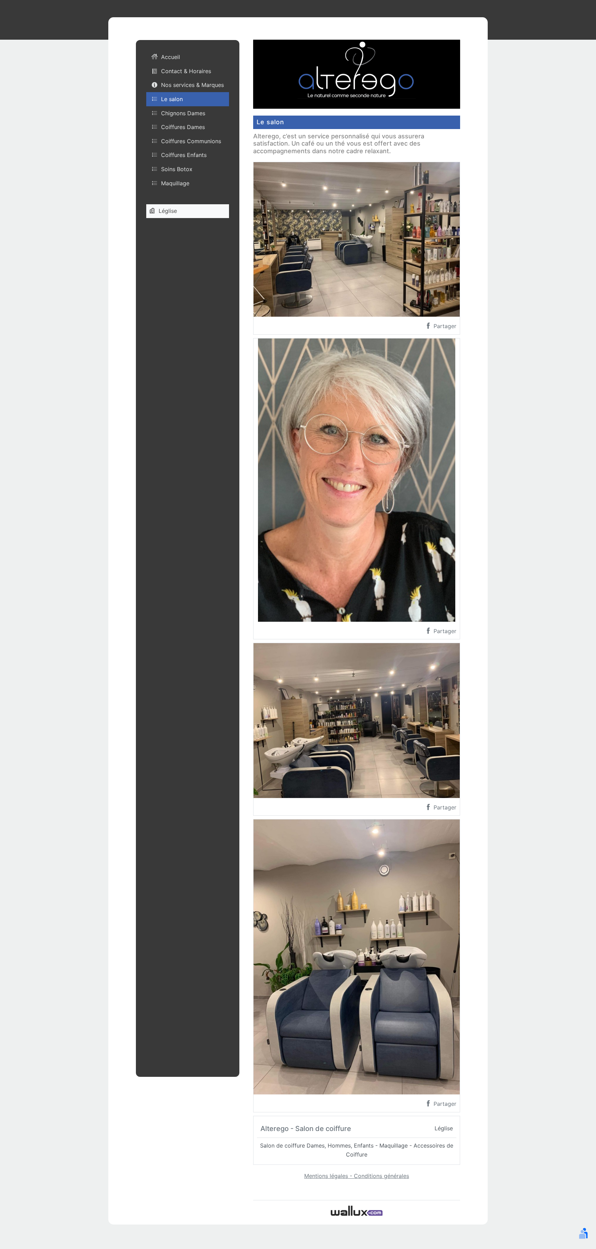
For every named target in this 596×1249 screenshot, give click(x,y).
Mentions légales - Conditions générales (356, 1175)
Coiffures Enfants (184, 155)
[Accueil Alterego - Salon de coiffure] (356, 73)
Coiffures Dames (183, 127)
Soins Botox (176, 169)
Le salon (172, 99)
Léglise (168, 210)
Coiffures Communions (191, 141)
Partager (444, 326)
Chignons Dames (183, 113)
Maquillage (175, 183)
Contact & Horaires (186, 71)
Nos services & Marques (192, 85)
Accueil (170, 57)
